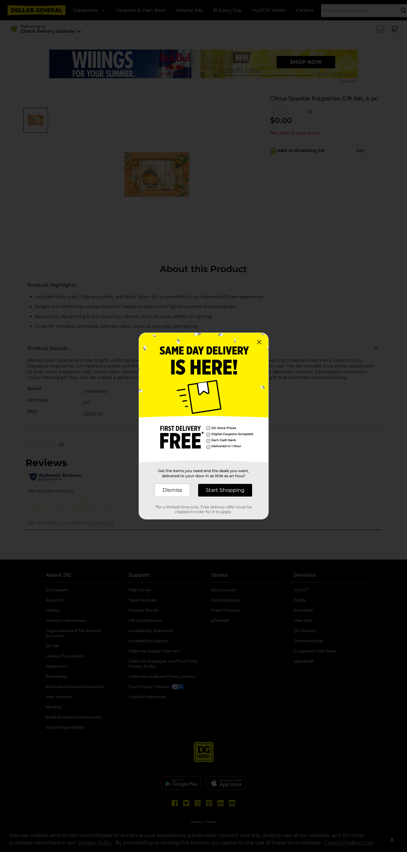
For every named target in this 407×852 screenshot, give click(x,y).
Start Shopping (225, 490)
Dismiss (172, 490)
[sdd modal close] (259, 342)
